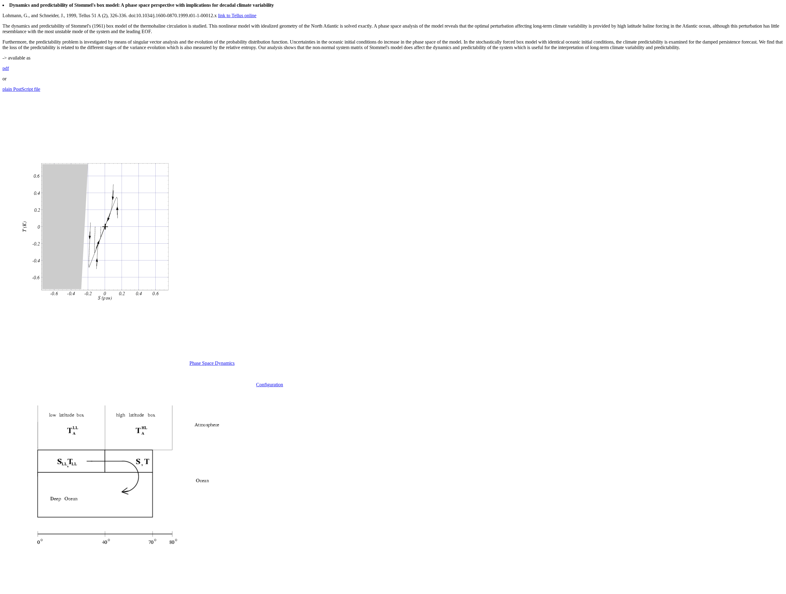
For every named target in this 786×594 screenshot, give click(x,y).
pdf (5, 68)
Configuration (269, 384)
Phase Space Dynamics (212, 363)
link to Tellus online (237, 15)
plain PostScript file (21, 89)
